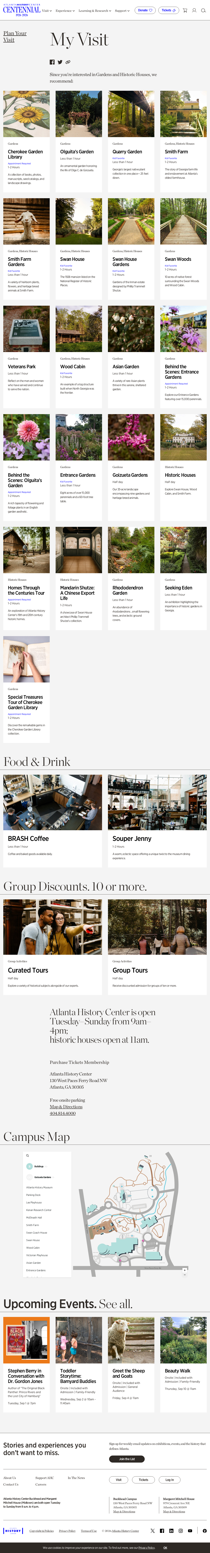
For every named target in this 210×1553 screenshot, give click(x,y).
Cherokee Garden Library (25, 154)
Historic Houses (180, 475)
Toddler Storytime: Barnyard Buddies (78, 1376)
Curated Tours (28, 970)
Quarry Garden (127, 151)
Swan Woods (178, 259)
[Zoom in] (184, 1270)
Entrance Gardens (77, 475)
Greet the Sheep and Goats (129, 1373)
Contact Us (10, 1484)
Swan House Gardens (125, 261)
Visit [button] (45, 11)
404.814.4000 (62, 1113)
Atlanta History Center (125, 1531)
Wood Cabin (72, 366)
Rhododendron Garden (128, 590)
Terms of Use (89, 1531)
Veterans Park (21, 366)
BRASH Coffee (28, 838)
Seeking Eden (178, 588)
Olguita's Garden (77, 151)
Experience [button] (64, 11)
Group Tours (130, 970)
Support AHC (44, 1478)
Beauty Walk (177, 1371)
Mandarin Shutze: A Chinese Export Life (77, 593)
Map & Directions (66, 1106)
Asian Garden (126, 366)
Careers (40, 1484)
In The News (76, 1478)
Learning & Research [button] (93, 11)
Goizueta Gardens (130, 475)
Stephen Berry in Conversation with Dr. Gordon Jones (26, 1376)
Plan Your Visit (15, 36)
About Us (9, 1478)
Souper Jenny (132, 838)
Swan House (72, 259)
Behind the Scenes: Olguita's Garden (25, 480)
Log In (170, 1480)
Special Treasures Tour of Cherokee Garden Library (25, 702)
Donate (143, 10)
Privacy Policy (146, 1547)
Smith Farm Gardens (19, 261)
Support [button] (120, 11)
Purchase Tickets (66, 1062)
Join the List (127, 1459)
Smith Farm (176, 151)
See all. (115, 1303)
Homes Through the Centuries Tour (26, 590)
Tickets (167, 10)
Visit (119, 1480)
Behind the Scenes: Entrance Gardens (182, 372)
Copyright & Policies (42, 1531)
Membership (96, 1062)
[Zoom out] (184, 1275)
